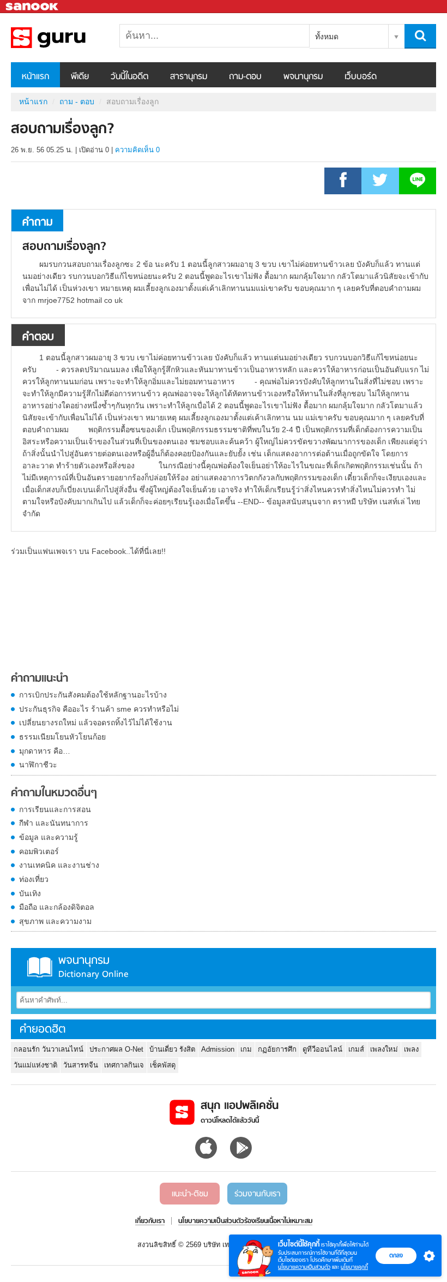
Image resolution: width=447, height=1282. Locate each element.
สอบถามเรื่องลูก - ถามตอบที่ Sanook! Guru (68, 37)
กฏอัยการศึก (277, 1049)
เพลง (411, 1049)
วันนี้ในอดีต (129, 77)
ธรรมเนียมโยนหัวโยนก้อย (62, 736)
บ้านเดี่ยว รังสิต (172, 1049)
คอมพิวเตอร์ (39, 851)
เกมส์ (356, 1049)
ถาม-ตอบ (245, 77)
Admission (217, 1049)
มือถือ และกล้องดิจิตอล (56, 907)
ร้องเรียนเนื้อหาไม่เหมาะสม (278, 1221)
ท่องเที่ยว (34, 879)
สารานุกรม (188, 77)
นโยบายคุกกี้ (354, 1267)
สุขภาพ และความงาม (55, 921)
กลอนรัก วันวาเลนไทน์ (48, 1049)
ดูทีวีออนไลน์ (322, 1049)
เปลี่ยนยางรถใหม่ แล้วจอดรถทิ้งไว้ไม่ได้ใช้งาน (95, 722)
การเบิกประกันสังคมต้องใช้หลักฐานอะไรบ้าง (93, 694)
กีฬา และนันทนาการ (53, 823)
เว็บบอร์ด (361, 77)
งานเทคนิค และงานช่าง (59, 865)
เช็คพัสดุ (163, 1065)
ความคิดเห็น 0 (137, 150)
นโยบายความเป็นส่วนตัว (304, 1267)
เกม (246, 1049)
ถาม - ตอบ (76, 101)
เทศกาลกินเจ (124, 1065)
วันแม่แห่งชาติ (35, 1065)
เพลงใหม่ (384, 1049)
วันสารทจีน (80, 1065)
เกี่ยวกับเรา (150, 1221)
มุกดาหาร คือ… (44, 751)
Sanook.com (32, 7)
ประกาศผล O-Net (116, 1049)
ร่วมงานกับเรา (257, 1194)
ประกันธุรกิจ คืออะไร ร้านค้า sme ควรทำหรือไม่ (99, 709)
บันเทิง (30, 893)
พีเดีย (80, 77)
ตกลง (396, 1255)
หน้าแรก (35, 77)
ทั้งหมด (327, 36)
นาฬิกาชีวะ (38, 764)
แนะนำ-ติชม (190, 1194)
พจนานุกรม (303, 77)
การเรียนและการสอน (55, 809)
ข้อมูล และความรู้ (48, 837)
